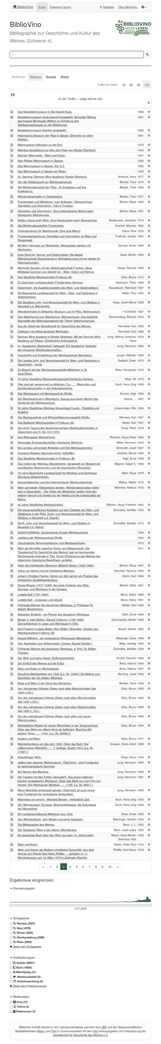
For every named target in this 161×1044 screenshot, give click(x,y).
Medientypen (21, 997)
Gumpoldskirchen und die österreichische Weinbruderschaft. (55, 482)
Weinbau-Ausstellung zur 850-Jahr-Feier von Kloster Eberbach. (57, 150)
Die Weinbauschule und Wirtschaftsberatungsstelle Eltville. (54, 417)
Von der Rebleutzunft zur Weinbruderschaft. (45, 182)
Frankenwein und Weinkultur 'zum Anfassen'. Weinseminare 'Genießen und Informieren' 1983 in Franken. (55, 204)
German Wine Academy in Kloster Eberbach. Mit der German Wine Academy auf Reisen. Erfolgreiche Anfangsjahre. (59, 339)
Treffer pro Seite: (107, 85)
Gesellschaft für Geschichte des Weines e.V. (80, 1035)
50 (138, 85)
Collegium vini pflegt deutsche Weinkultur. (43, 331)
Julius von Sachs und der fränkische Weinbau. (46, 571)
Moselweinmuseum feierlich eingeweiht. (42, 130)
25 (131, 85)
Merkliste (108, 7)
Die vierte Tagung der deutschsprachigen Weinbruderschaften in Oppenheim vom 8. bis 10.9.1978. (58, 430)
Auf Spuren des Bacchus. (33, 772)
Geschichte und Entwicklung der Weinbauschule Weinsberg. (55, 355)
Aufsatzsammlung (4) (29, 981)
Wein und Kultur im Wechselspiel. (38, 669)
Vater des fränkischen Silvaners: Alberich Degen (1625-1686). (56, 565)
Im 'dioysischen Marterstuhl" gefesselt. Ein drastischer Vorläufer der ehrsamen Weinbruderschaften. (57, 348)
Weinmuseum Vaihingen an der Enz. (40, 145)
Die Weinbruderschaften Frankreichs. (41, 226)
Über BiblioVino (127, 7)
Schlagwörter (21, 918)
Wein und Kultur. (28, 844)
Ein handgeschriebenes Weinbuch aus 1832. (45, 814)
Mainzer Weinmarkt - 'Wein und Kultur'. (42, 155)
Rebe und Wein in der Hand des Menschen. (45, 683)
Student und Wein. (29, 739)
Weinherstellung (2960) (30, 937)
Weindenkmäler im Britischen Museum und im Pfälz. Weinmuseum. (59, 311)
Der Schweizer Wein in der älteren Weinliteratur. (47, 830)
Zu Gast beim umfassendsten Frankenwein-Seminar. (50, 282)
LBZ (103, 1027)
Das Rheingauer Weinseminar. (37, 437)
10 (109, 867)
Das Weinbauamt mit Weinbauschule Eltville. (45, 393)
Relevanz (35, 77)
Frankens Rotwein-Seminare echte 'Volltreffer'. (46, 453)
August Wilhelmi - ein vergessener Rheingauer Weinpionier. (54, 638)
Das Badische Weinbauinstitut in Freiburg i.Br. (46, 423)
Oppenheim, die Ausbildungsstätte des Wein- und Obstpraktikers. (58, 288)
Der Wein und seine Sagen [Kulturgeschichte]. (46, 658)
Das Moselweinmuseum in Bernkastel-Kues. (45, 112)
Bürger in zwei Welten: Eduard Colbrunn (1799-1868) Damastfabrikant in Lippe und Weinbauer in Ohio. (51, 622)
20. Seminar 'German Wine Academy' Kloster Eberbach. (52, 177)
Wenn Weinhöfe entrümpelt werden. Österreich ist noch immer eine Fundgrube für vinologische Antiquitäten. (56, 792)
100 (147, 85)
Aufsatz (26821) (25, 963)
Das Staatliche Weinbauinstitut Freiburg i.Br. (45, 277)
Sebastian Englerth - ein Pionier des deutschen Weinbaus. (54, 614)
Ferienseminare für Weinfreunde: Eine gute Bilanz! (49, 231)
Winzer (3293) (24, 932)
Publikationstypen (24, 957)
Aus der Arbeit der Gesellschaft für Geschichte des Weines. (54, 326)
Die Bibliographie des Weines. (36, 825)
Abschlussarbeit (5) (28, 977)
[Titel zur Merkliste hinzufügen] (149, 112)
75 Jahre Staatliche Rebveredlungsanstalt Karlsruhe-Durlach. (56, 379)
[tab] (18, 77)
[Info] (143, 7)
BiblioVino (24, 6)
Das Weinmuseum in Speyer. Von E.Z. (41, 166)
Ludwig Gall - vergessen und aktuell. (40, 600)
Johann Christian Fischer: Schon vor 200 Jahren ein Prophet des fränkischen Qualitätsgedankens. (58, 578)
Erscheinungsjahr (24, 888)
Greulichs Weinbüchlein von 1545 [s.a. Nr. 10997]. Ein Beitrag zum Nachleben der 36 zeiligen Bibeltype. (59, 676)
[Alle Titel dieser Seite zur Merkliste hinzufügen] (148, 103)
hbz (95, 1031)
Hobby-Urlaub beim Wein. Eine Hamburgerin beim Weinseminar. (58, 220)
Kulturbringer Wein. (30, 757)
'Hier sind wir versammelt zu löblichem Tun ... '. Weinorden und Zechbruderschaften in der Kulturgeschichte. (57, 386)
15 (123, 85)
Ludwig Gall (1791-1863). (33, 594)
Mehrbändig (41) (26, 972)
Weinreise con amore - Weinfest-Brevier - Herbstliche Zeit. (54, 799)
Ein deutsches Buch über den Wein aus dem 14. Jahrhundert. (56, 835)
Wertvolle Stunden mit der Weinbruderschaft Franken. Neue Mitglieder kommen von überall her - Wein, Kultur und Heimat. (56, 270)
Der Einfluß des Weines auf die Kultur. (41, 663)
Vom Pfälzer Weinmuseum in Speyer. (41, 161)
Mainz (41, 1031)
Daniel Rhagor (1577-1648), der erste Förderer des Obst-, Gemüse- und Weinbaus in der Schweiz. (54, 587)
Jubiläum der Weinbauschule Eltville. (40, 538)
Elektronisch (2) (25, 1011)
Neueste (51, 77)
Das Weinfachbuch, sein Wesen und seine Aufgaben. (51, 819)
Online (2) (22, 1006)
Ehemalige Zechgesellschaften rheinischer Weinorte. (50, 442)
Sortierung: (19, 77)
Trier (54, 1031)
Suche (42, 7)
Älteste (64, 77)
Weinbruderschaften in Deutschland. (40, 196)
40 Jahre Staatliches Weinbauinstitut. (41, 505)
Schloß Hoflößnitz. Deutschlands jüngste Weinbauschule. (53, 532)
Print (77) (21, 1002)
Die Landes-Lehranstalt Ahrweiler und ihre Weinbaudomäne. (55, 448)
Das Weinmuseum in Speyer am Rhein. (42, 171)
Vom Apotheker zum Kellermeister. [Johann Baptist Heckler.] (55, 643)
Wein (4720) (23, 928)
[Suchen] (147, 54)
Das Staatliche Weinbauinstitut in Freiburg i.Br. (46, 458)
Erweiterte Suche (60, 7)
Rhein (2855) (24, 942)
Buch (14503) (24, 967)
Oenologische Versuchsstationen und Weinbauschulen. (52, 543)
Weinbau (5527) (25, 923)
